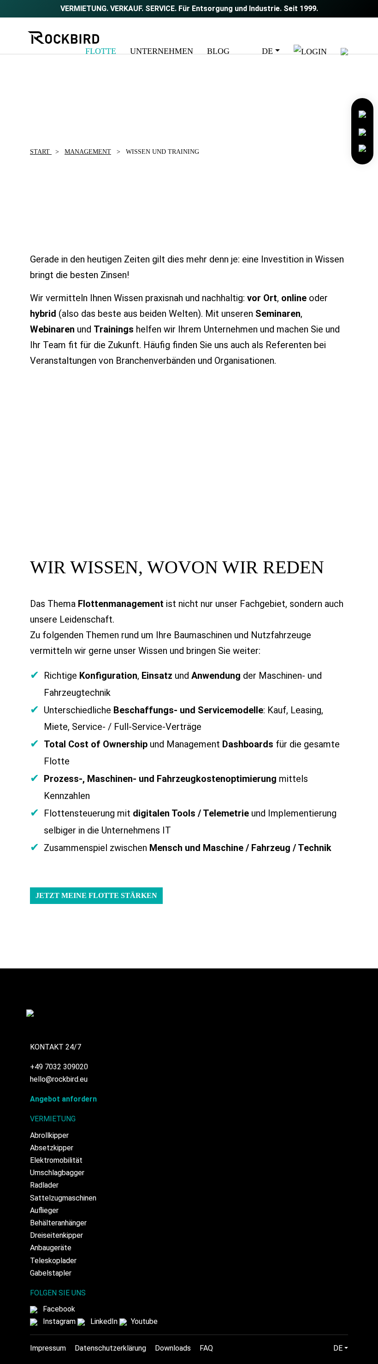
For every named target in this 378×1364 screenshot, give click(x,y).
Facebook (58, 1309)
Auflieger (44, 1210)
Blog (218, 51)
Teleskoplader (53, 1260)
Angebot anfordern (63, 1099)
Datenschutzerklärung (110, 1348)
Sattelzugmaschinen (63, 1198)
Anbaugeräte (50, 1247)
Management (88, 151)
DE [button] (267, 51)
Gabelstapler (50, 1273)
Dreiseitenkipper (56, 1235)
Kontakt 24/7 (55, 1047)
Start (41, 151)
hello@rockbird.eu (59, 1079)
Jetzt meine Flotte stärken (96, 895)
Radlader (44, 1185)
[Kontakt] (362, 113)
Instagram (58, 1321)
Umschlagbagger (57, 1172)
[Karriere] (362, 130)
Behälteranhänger (58, 1222)
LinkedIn (103, 1321)
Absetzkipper (51, 1147)
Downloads (173, 1348)
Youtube (143, 1321)
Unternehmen (161, 51)
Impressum (48, 1348)
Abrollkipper (49, 1135)
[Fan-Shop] (362, 147)
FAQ (206, 1348)
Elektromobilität (56, 1160)
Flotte (100, 51)
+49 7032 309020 (59, 1066)
